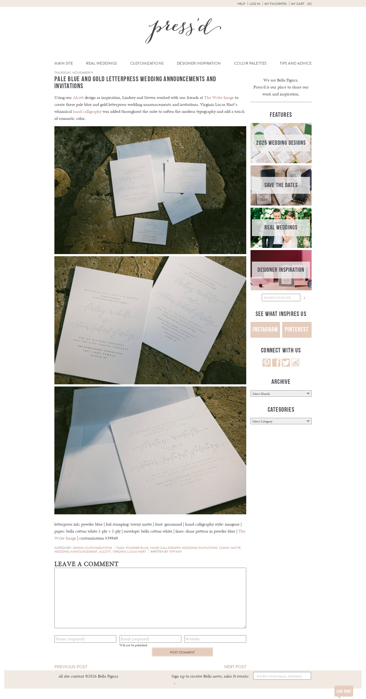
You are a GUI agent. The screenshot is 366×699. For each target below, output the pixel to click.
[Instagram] (295, 365)
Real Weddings (101, 63)
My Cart (301, 3)
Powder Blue (137, 548)
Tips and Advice (296, 63)
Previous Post (70, 667)
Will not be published (133, 645)
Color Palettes (250, 63)
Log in (254, 3)
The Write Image (219, 97)
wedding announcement (76, 551)
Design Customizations (92, 548)
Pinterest (297, 329)
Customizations (147, 63)
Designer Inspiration (199, 63)
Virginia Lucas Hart (129, 551)
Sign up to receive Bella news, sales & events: (210, 676)
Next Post (235, 667)
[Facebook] (276, 365)
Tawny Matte (230, 548)
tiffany (175, 551)
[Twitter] (286, 365)
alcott (105, 551)
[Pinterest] (266, 365)
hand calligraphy (87, 111)
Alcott (78, 97)
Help (241, 3)
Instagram (265, 329)
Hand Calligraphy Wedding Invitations (183, 548)
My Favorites (275, 3)
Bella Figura (287, 80)
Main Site (63, 63)
